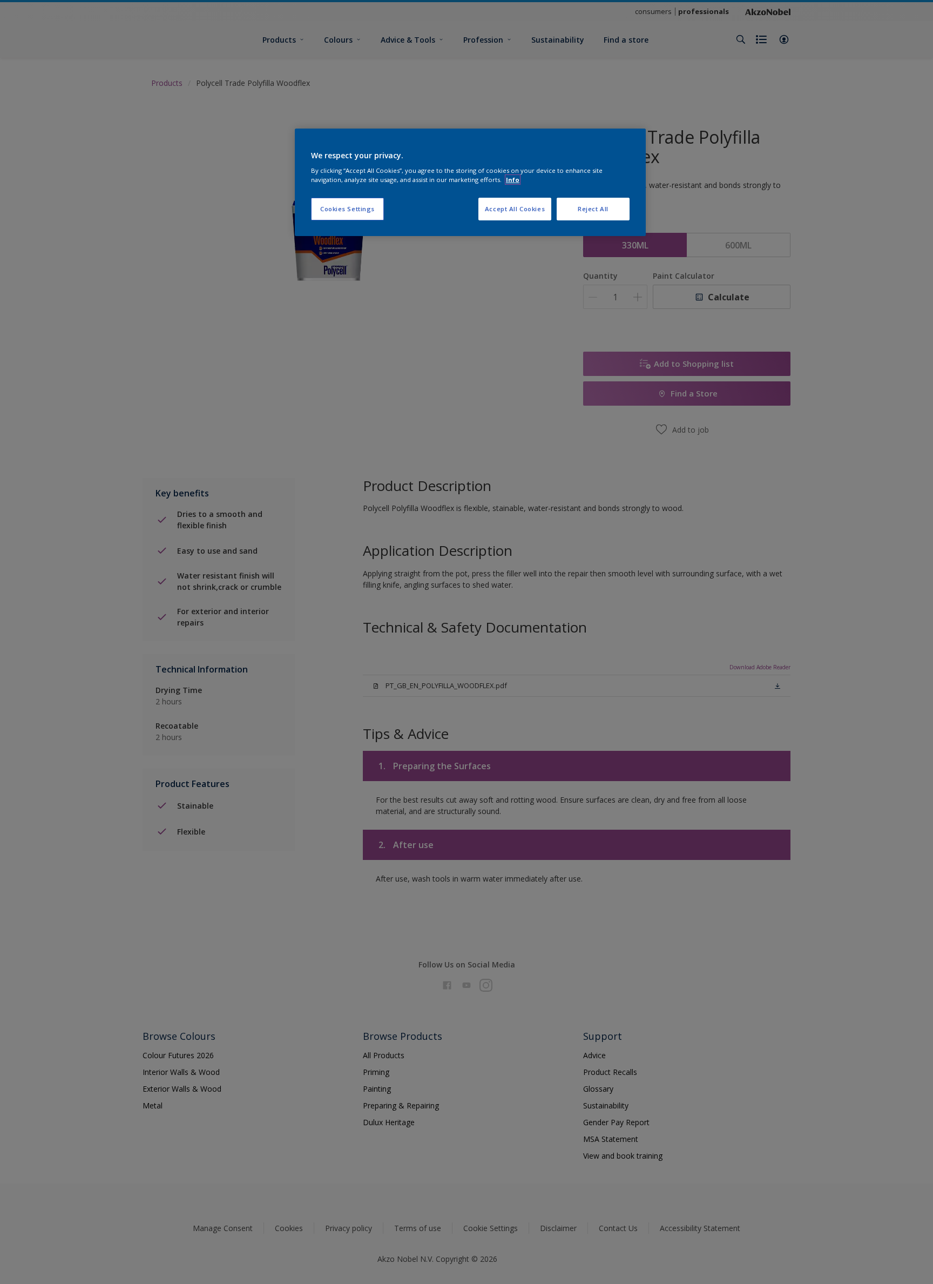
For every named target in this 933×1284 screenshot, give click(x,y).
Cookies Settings (347, 209)
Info (512, 180)
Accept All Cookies (515, 209)
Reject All (593, 209)
